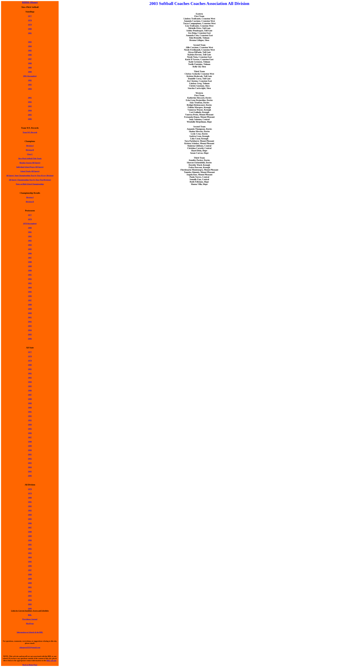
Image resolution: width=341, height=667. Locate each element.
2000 (30, 450)
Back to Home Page (30, 665)
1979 (30, 361)
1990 (30, 72)
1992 (30, 80)
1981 (30, 33)
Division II (30, 150)
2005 (30, 115)
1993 (30, 85)
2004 (30, 110)
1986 (30, 55)
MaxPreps (30, 623)
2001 (30, 98)
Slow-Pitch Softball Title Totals (30, 158)
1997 (30, 300)
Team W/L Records (30, 132)
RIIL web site (51, 661)
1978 (30, 20)
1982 (30, 236)
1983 (30, 42)
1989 (30, 68)
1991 (30, 275)
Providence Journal (29, 619)
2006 (30, 119)
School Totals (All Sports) (29, 171)
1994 (30, 89)
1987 (30, 258)
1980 (30, 29)
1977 (30, 16)
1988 (30, 63)
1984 (30, 46)
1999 (30, 309)
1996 (30, 296)
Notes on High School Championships (30, 184)
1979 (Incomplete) (30, 224)
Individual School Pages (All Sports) (29, 167)
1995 (30, 292)
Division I (30, 146)
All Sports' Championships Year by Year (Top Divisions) (30, 180)
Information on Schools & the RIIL (30, 632)
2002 (30, 102)
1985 (30, 50)
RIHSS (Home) (30, 2)
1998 (30, 305)
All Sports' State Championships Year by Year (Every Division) (29, 176)
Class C (30, 154)
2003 (30, 106)
